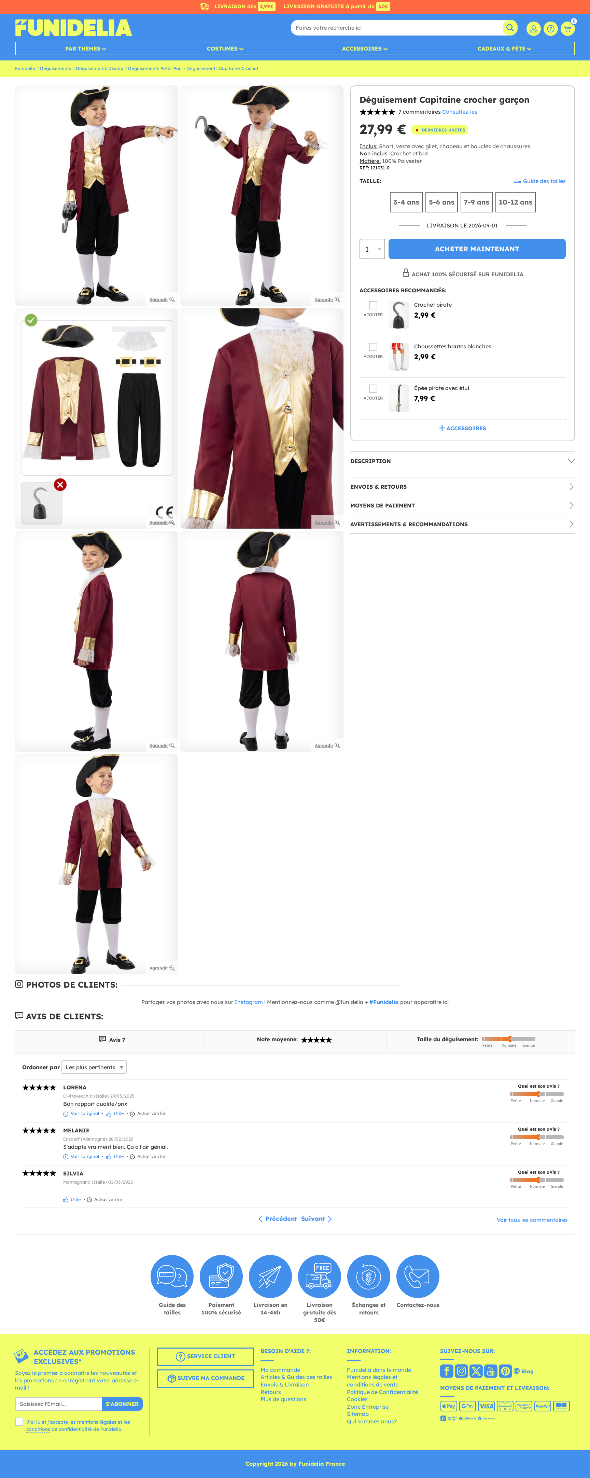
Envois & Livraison (285, 1384)
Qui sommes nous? (372, 1421)
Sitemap (358, 1413)
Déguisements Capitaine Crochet (222, 68)
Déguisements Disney (99, 68)
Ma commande (280, 1369)
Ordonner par (41, 1067)
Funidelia (25, 68)
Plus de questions (283, 1399)
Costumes (222, 48)
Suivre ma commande (210, 1378)
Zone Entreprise (368, 1406)
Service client (210, 1356)
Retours (271, 1392)
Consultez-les (459, 111)
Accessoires (362, 48)
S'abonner (122, 1403)
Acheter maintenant (477, 249)
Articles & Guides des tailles (296, 1377)
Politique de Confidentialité (382, 1392)
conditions (38, 1429)
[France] (446, 1371)
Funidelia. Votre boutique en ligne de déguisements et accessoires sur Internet (73, 27)
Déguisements (55, 68)
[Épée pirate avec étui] (399, 398)
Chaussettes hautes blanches (452, 346)
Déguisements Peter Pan (155, 68)
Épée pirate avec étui (441, 388)
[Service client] (551, 29)
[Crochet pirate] (399, 315)
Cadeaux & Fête (501, 48)
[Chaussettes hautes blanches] (399, 357)
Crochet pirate (433, 304)
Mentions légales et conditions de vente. (373, 1381)
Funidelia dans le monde (379, 1369)
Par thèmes (82, 48)
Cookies (357, 1399)
